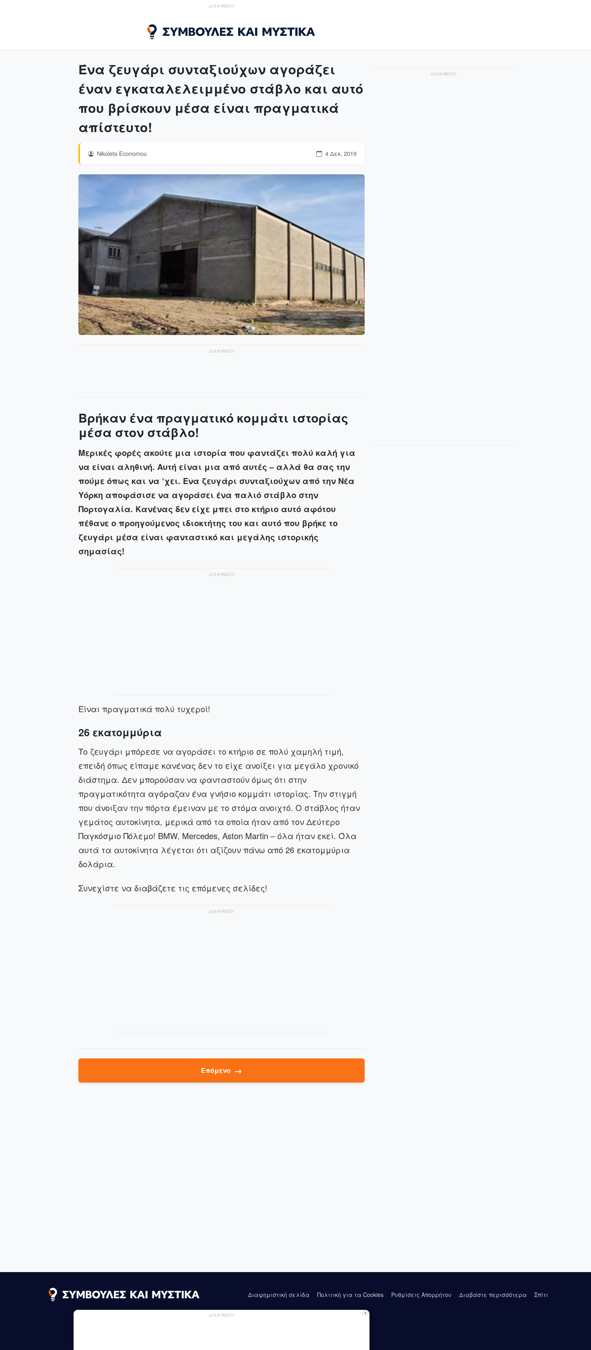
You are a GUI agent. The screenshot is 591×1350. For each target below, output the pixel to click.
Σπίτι (541, 1295)
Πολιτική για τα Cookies (350, 1295)
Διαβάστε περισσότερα (493, 1295)
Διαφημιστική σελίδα (279, 1295)
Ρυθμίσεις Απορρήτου (421, 1295)
